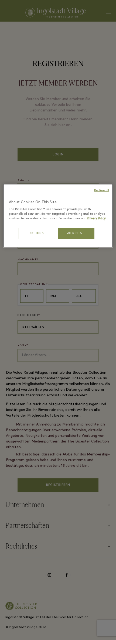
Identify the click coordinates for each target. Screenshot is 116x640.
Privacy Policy (96, 218)
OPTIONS (37, 233)
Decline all (101, 190)
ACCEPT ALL (76, 233)
